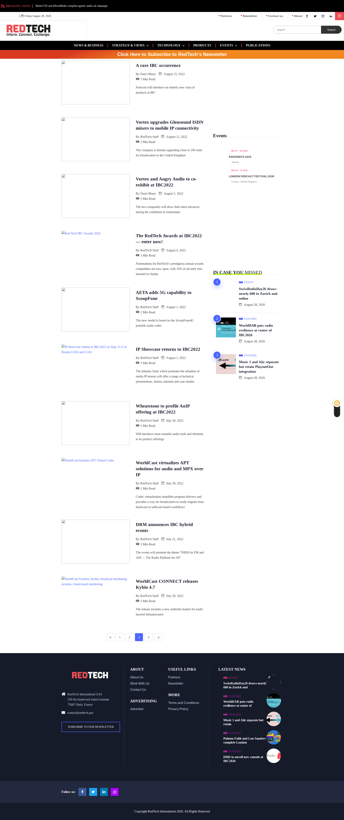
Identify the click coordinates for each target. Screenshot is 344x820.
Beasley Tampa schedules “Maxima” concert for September (308, 5)
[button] (339, 16)
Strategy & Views (128, 45)
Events (226, 45)
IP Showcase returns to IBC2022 (168, 349)
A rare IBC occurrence (158, 65)
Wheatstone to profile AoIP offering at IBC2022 (163, 409)
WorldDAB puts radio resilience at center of (238, 703)
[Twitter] (315, 16)
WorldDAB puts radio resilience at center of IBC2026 (256, 330)
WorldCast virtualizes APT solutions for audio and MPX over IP (169, 468)
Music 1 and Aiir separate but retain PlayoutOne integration (259, 366)
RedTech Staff (149, 136)
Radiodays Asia (240, 156)
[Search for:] (297, 30)
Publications (258, 45)
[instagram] (323, 16)
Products (202, 45)
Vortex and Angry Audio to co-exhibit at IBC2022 (166, 181)
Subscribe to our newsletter (91, 726)
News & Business (88, 45)
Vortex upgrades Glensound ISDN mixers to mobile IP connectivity (169, 125)
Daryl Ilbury (148, 74)
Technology (169, 45)
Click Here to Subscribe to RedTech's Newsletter (172, 54)
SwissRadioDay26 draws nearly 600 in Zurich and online (258, 293)
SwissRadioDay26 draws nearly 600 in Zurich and (244, 685)
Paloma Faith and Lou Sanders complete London (244, 740)
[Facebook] (308, 16)
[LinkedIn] (331, 16)
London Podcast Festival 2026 (251, 176)
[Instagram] (115, 792)
